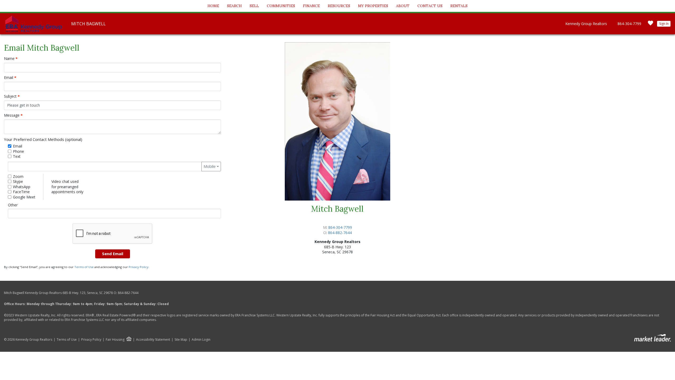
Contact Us (429, 5)
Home (213, 5)
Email (10, 77)
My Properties (373, 5)
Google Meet (24, 197)
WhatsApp (21, 186)
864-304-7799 (629, 23)
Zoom (18, 176)
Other (13, 204)
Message (13, 115)
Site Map (181, 340)
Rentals (458, 5)
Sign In (664, 23)
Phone (18, 151)
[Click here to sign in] (650, 24)
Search (234, 5)
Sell (254, 5)
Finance (311, 5)
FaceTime (21, 191)
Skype (18, 181)
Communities (281, 5)
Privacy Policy (138, 267)
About (402, 5)
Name (11, 58)
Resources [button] (339, 5)
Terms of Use (84, 267)
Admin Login (201, 340)
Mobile (210, 166)
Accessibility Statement (153, 340)
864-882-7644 (340, 232)
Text (17, 156)
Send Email (112, 253)
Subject (12, 96)
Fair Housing (115, 339)
